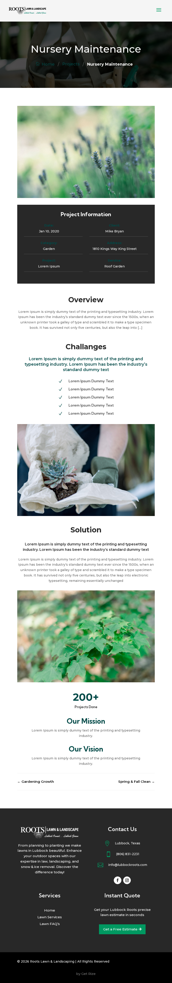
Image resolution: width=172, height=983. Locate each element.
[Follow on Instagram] (127, 880)
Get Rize (88, 974)
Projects (71, 64)
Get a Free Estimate (120, 929)
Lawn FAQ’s (50, 924)
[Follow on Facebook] (117, 880)
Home (48, 64)
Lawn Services (49, 917)
